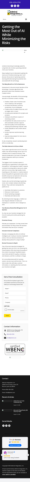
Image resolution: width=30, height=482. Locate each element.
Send (7, 315)
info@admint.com (11, 338)
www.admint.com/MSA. (9, 474)
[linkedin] (9, 426)
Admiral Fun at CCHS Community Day (19, 401)
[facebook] (3, 426)
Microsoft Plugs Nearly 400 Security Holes (21, 410)
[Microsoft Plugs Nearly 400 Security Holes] (7, 413)
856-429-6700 (15, 2)
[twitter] (6, 426)
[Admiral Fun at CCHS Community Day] (7, 404)
